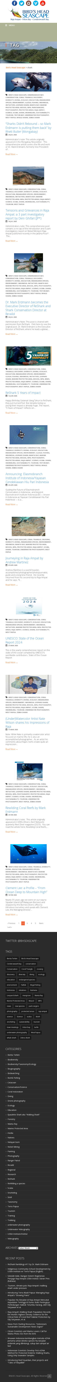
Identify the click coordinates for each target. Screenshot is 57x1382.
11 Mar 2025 (13, 729)
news (47, 379)
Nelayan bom (14, 1142)
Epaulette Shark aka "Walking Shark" (24, 1114)
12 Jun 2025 (12, 396)
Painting (11, 1151)
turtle (36, 1027)
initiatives (10, 105)
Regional (11, 1169)
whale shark (22, 118)
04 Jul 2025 (12, 317)
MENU (12, 25)
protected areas (26, 110)
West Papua (11, 118)
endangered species (24, 194)
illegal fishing (31, 102)
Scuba (10, 1188)
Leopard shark (22, 105)
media (10, 1133)
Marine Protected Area (16, 286)
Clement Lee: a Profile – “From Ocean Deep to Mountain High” (26, 890)
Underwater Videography (19, 1229)
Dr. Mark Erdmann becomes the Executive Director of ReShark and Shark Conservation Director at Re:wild (28, 308)
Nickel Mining (14, 1146)
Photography (13, 1156)
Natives (11, 1137)
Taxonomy (12, 1202)
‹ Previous (11, 923)
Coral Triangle (26, 97)
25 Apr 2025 (12, 485)
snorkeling (30, 113)
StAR (10, 1197)
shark (21, 113)
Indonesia (43, 102)
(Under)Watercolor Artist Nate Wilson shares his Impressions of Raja (27, 722)
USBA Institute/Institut (18, 1234)
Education (12, 1110)
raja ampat (39, 110)
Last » (9, 927)
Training (11, 1215)
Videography (13, 1238)
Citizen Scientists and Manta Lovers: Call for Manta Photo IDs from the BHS (27, 1332)
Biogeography (14, 1068)
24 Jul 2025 (12, 135)
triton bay (19, 115)
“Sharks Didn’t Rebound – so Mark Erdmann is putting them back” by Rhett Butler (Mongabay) (28, 128)
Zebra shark (34, 118)
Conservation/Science (17, 1087)
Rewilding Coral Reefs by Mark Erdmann (26, 810)
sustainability (42, 113)
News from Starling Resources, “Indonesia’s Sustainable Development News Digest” (27, 1325)
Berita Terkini (12, 958)
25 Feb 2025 (12, 815)
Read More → (12, 154)
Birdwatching (13, 1073)
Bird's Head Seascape (15, 67)
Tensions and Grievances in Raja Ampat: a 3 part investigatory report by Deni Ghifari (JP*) (27, 214)
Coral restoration (15, 1091)
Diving (10, 1096)
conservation (31, 964)
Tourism (11, 1211)
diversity (10, 100)
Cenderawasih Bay (35, 95)
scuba (15, 113)
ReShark (11, 1179)
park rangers (38, 107)
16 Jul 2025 (12, 221)
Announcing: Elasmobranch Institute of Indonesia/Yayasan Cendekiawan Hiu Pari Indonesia (27, 478)
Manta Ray (34, 105)
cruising (46, 539)
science (10, 1016)
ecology (24, 100)
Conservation (12, 97)
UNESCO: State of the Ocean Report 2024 (25, 640)
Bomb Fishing (14, 1078)
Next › (41, 923)
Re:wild (11, 1165)
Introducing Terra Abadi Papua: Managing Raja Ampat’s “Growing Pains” (28, 1293)
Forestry (11, 1119)
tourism (9, 115)
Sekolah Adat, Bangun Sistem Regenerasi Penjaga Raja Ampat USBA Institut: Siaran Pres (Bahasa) (29, 1278)
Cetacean (12, 1082)
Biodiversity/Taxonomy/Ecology (22, 1064)
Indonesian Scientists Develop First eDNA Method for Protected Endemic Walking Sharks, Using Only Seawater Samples (29, 1353)
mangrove (27, 995)
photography (12, 110)
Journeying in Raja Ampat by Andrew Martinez (24, 560)
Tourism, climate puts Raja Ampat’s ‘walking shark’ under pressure (27, 1286)
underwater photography (37, 115)
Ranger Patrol (14, 1160)
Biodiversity (13, 1059)
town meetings (12, 1027)
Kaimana (33, 990)
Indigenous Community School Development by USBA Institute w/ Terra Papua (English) (29, 1270)
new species (20, 1006)
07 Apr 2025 (12, 565)
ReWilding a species (16, 1183)
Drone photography (16, 1100)
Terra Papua (13, 1206)
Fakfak (23, 985)
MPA (29, 107)
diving (17, 100)
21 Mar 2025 (13, 645)
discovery (37, 97)
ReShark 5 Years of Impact (23, 392)
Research (12, 1174)
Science (9, 113)
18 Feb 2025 (12, 895)
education (34, 100)
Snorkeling (12, 1192)
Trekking (11, 1220)
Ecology (11, 1105)
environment (18, 102)
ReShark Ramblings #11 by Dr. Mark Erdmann (28, 1264)
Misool (23, 107)
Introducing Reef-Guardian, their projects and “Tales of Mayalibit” (28, 1361)
